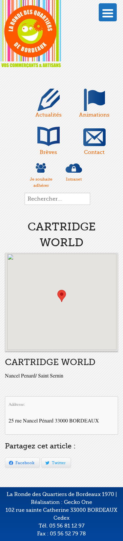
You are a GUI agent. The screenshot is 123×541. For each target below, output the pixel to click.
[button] (62, 296)
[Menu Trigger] (108, 12)
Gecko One (78, 502)
